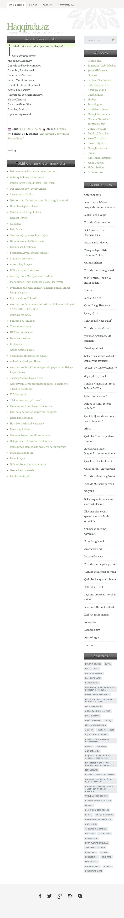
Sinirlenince (91, 857)
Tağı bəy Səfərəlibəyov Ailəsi (26, 378)
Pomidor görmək (94, 541)
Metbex (92, 99)
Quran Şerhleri (93, 262)
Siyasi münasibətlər (21, 194)
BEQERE (89, 491)
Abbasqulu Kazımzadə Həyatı (27, 177)
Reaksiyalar (17, 344)
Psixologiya (94, 60)
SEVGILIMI (89, 833)
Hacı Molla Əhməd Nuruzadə (27, 423)
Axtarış (48, 4)
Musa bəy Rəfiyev (20, 429)
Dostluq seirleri (93, 348)
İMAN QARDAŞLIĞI (93, 706)
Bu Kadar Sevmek (93, 673)
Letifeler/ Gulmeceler (100, 80)
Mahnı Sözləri (96, 167)
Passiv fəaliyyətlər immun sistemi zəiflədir (98, 700)
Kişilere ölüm (92, 630)
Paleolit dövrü (93, 678)
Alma (87, 428)
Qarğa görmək (92, 720)
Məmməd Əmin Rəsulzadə (99, 607)
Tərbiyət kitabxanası (95, 829)
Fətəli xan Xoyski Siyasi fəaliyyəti (29, 252)
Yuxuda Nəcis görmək (97, 222)
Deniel (88, 815)
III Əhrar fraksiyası (21, 332)
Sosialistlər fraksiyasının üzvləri (29, 355)
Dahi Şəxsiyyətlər (98, 85)
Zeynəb (104, 852)
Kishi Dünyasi (96, 162)
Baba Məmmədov (20, 338)
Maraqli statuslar (98, 148)
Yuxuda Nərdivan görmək (99, 270)
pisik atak (106, 857)
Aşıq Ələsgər (91, 637)
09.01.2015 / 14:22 (30, 129)
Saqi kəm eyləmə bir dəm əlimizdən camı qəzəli (97, 757)
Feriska (61, 129)
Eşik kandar (105, 833)
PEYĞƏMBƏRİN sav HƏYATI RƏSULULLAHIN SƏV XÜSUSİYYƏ (99, 764)
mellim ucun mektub (95, 725)
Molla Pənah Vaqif (95, 215)
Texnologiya (95, 104)
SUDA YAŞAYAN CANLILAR (96, 843)
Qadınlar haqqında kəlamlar (100, 579)
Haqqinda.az (27, 25)
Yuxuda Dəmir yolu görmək (100, 564)
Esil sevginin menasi (96, 614)
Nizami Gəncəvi (93, 556)
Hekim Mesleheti (106, 730)
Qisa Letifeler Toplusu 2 (98, 461)
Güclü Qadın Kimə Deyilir (97, 711)
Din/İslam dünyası (98, 109)
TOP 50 (33, 4)
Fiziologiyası (91, 770)
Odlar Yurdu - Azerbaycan (99, 468)
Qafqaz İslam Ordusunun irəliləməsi (31, 441)
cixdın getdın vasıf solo (97, 694)
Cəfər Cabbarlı (92, 195)
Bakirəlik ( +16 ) (93, 587)
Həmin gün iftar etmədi (97, 810)
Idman (91, 153)
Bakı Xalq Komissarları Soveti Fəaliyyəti (33, 412)
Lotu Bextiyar (92, 716)
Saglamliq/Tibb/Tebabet (102, 65)
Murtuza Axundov (20, 315)
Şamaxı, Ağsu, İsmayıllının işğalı (29, 235)
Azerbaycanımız (97, 90)
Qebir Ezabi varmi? (95, 396)
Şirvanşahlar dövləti (96, 242)
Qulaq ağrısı (91, 313)
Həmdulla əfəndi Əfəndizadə (27, 241)
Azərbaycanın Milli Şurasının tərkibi (31, 276)
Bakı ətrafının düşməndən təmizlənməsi (33, 171)
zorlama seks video (95, 848)
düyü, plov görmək (95, 376)
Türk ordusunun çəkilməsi (25, 400)
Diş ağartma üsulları (96, 734)
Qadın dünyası (96, 94)
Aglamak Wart (92, 866)
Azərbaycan (91, 838)
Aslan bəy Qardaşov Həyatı (25, 361)
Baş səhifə (16, 5)
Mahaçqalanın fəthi (21, 452)
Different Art (95, 172)
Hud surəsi (90, 645)
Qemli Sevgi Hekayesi (97, 305)
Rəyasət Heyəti (18, 218)
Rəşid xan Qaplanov (21, 417)
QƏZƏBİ (88, 746)
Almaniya (15, 223)
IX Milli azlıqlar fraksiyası (25, 206)
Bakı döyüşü (17, 229)
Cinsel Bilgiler (96, 143)
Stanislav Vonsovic (21, 258)
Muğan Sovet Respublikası (25, 212)
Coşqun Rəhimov (104, 815)
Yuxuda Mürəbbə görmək (99, 484)
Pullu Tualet (91, 669)
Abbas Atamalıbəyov (22, 350)
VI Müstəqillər (18, 394)
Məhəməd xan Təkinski (23, 298)
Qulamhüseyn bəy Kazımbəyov (28, 464)
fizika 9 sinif (91, 862)
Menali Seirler (92, 298)
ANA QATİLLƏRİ (92, 751)
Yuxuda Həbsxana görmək (99, 476)
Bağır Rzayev (17, 458)
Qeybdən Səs (91, 683)
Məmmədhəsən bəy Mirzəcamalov (30, 435)
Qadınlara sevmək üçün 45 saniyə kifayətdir (98, 780)
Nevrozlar (90, 622)
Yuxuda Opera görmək (96, 796)
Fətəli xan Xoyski (20, 476)
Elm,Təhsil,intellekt (99, 157)
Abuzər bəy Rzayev (21, 264)
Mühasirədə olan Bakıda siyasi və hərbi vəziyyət (38, 447)
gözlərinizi (91, 824)
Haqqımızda (66, 4)
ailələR (89, 730)
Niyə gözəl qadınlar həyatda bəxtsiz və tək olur (100, 688)
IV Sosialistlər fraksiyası (24, 270)
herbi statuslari (93, 871)
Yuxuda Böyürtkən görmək (100, 571)
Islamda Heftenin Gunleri (98, 801)
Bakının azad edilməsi (23, 247)
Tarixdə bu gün (96, 124)
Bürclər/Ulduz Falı (98, 133)
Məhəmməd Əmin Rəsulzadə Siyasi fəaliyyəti (36, 282)
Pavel (108, 664)
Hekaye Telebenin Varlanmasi (100, 775)
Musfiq (88, 805)
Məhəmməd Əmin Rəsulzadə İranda (31, 406)
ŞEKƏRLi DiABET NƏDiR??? (100, 368)
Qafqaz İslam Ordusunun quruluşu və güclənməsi (39, 200)
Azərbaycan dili (93, 549)
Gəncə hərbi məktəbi (22, 470)
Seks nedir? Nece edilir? (98, 320)
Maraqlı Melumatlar (99, 114)
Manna (88, 290)
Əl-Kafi (107, 866)
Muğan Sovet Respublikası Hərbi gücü (32, 183)
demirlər (101, 746)
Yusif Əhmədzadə (20, 326)
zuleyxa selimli (93, 664)
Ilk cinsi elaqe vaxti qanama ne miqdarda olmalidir (96, 516)
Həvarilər (90, 852)
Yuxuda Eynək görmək (97, 328)
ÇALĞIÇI (108, 720)
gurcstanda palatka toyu (98, 819)
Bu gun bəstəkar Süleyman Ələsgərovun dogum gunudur (99, 788)
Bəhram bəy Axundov (22, 320)
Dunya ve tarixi (97, 128)
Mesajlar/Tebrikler (99, 119)
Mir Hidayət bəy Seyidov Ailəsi (28, 188)
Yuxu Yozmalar (97, 138)
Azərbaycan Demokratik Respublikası (97, 740)
